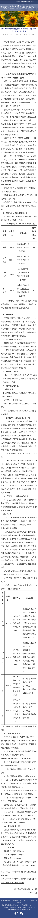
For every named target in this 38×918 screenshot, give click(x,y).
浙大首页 (18, 1)
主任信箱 (23, 1)
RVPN (27, 1)
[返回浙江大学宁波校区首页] (19, 7)
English (32, 1)
